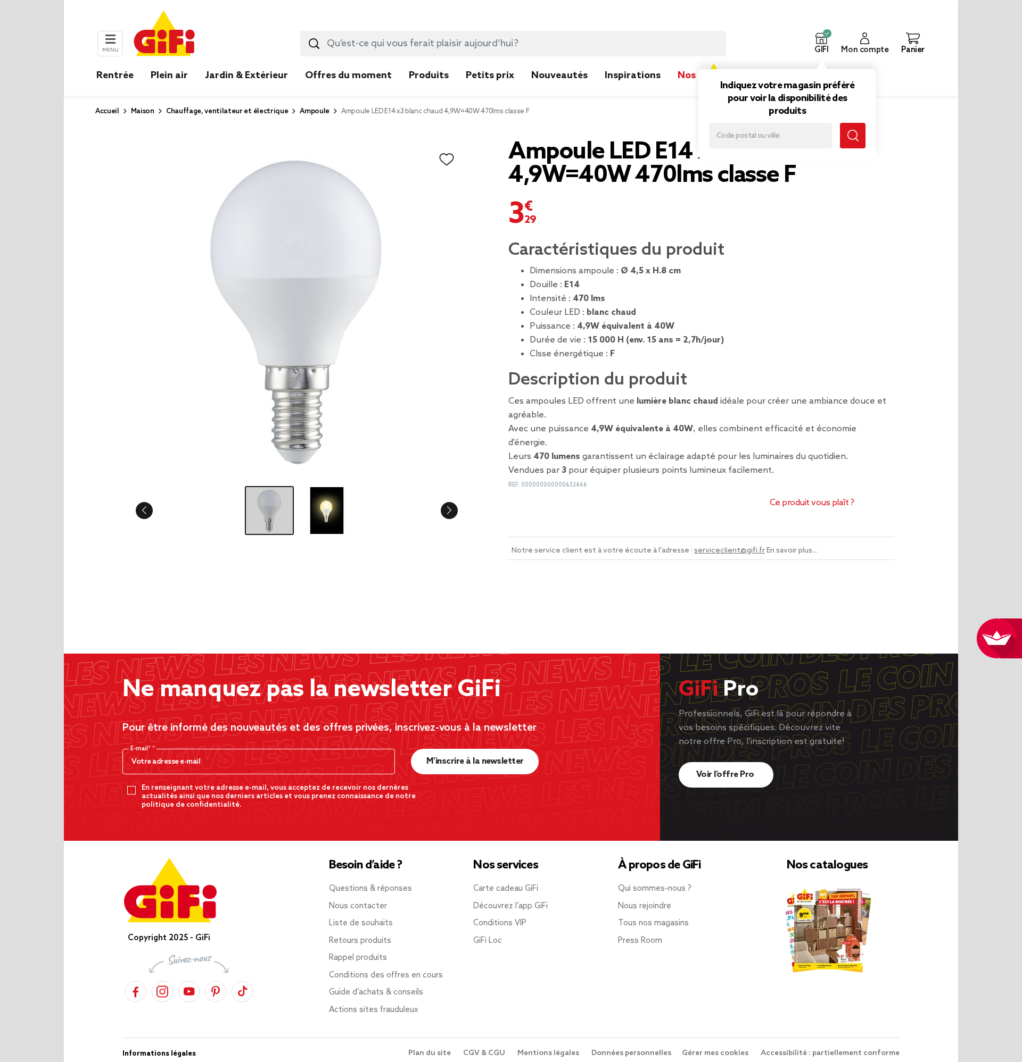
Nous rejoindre (644, 906)
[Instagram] (162, 990)
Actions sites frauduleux (373, 1010)
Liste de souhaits (361, 923)
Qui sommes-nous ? (654, 888)
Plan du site (430, 1053)
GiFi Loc (487, 941)
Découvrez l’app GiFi (510, 906)
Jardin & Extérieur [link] (246, 75)
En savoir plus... (792, 550)
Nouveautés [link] (559, 75)
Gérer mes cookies (716, 1053)
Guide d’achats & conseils (376, 992)
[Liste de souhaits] (446, 159)
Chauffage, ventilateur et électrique (227, 111)
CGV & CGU (485, 1053)
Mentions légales (549, 1053)
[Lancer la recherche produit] (314, 43)
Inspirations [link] (633, 75)
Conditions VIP (499, 923)
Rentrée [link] (115, 75)
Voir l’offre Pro (726, 775)
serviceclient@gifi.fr (729, 550)
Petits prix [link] (490, 75)
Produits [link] (429, 75)
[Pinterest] (215, 990)
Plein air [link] (169, 75)
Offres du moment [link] (348, 75)
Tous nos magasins (653, 923)
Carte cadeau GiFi (505, 888)
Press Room (640, 941)
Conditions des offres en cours (386, 975)
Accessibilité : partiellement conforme (830, 1053)
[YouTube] (189, 990)
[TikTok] (242, 990)
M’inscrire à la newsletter (475, 761)
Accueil (107, 111)
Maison (142, 111)
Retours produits (360, 941)
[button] (821, 43)
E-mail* (141, 748)
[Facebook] (135, 990)
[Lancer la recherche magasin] (853, 135)
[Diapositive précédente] (153, 510)
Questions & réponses (370, 888)
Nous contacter (358, 906)
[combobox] (513, 43)
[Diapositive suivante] (441, 510)
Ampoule (314, 111)
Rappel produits (358, 958)
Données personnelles (631, 1053)
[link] (428, 91)
